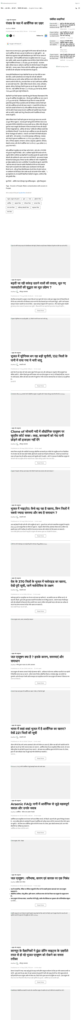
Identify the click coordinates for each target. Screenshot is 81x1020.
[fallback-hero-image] (55, 25)
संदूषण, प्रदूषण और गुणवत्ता (13, 199)
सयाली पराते (22, 364)
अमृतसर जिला (18, 203)
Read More (40, 310)
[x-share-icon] (10, 36)
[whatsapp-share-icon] (7, 36)
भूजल (24, 199)
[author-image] (17, 291)
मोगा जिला (9, 211)
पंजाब (30, 199)
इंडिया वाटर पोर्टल (20, 882)
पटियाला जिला (27, 203)
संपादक (13, 28)
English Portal (34, 8)
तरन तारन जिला (11, 207)
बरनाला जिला (37, 203)
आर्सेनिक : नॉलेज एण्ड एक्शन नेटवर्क (25, 812)
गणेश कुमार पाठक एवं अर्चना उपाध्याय (25, 665)
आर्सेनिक (9, 203)
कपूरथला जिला (35, 207)
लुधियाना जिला (37, 199)
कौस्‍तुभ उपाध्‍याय (23, 291)
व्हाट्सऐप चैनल (22, 193)
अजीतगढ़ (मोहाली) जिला (23, 207)
